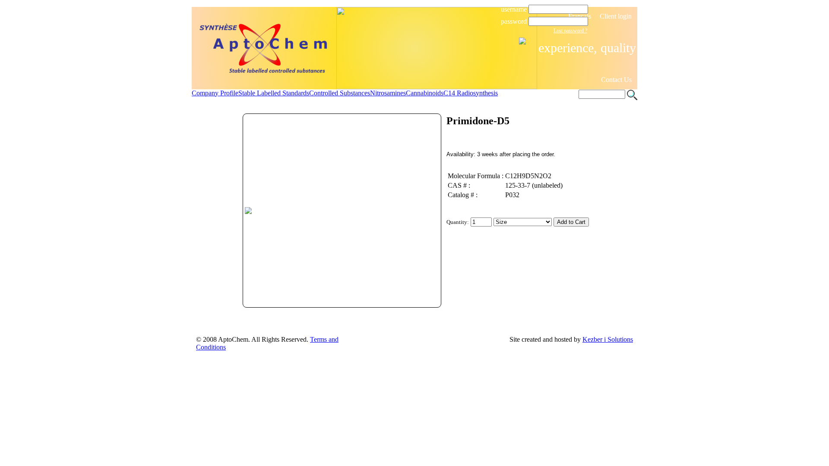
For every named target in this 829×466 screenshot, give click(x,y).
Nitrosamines (388, 93)
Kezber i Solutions (607, 339)
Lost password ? (570, 31)
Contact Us (616, 79)
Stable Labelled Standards (273, 93)
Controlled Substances (339, 93)
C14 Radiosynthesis (470, 93)
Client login (616, 16)
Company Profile (215, 93)
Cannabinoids (424, 93)
